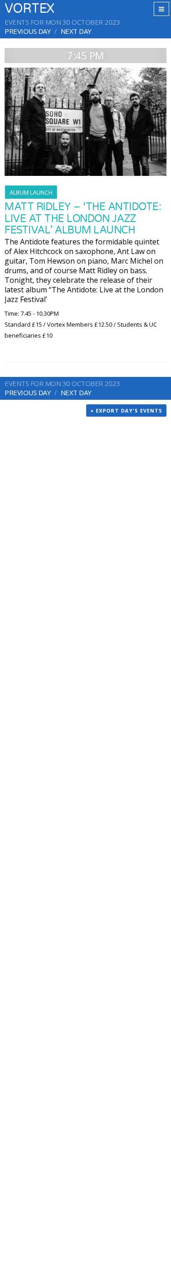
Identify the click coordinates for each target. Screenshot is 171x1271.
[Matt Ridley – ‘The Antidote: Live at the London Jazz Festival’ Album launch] (85, 122)
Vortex (29, 9)
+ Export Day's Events (126, 410)
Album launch (31, 192)
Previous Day (28, 31)
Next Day (76, 31)
